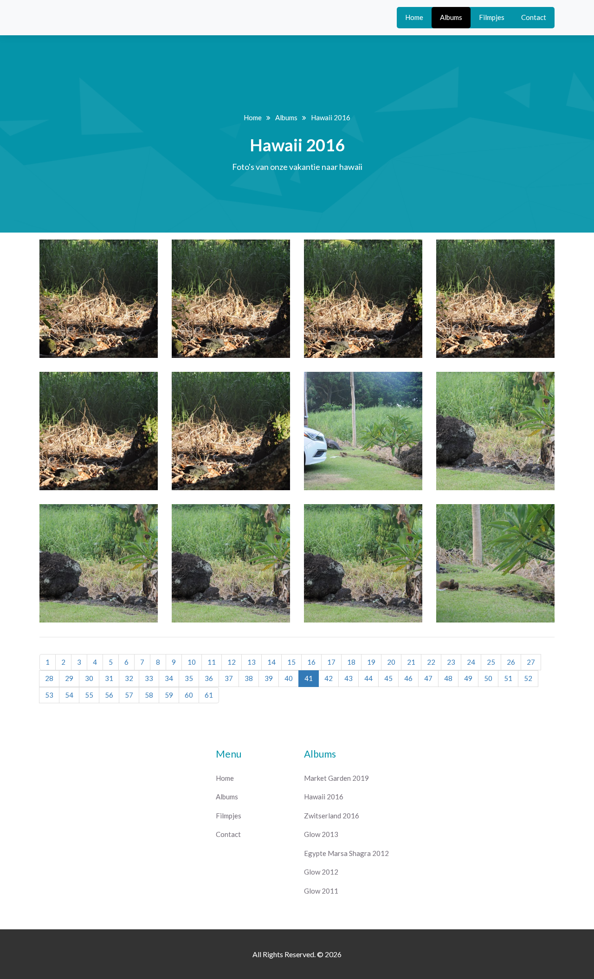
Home (414, 17)
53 (49, 695)
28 (49, 678)
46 (408, 678)
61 (209, 695)
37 (229, 678)
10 (191, 662)
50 (488, 678)
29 (69, 678)
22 (431, 662)
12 (231, 662)
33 (149, 678)
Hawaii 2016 (323, 796)
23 (451, 662)
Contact (533, 17)
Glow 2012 (321, 872)
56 (109, 695)
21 (411, 662)
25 (491, 662)
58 (149, 695)
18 (351, 662)
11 (211, 662)
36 (209, 678)
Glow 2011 (321, 891)
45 (388, 678)
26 (511, 662)
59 (169, 695)
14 (271, 662)
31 (109, 678)
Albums (451, 17)
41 (308, 678)
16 (311, 662)
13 (251, 662)
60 (189, 695)
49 (468, 678)
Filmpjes (491, 17)
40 (288, 678)
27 (531, 662)
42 (328, 678)
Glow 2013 (321, 834)
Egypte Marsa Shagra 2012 (346, 853)
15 (291, 662)
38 (249, 678)
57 (129, 695)
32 (129, 678)
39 (269, 678)
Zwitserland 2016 (331, 815)
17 (331, 662)
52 (528, 678)
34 (169, 678)
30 (89, 678)
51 (508, 678)
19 (371, 662)
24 (471, 662)
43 (348, 678)
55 (89, 695)
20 (391, 662)
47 (428, 678)
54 (69, 695)
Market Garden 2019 (336, 778)
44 (368, 678)
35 (189, 678)
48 (448, 678)
